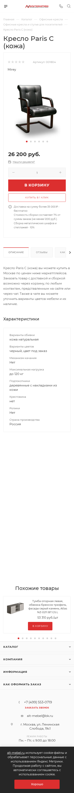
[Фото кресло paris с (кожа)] (37, 108)
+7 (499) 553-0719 (38, 702)
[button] (27, 141)
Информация (15, 671)
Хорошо (37, 784)
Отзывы (42, 252)
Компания (12, 659)
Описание (16, 252)
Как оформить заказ (22, 684)
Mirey (12, 69)
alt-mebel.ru (16, 753)
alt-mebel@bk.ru (40, 716)
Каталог (10, 646)
